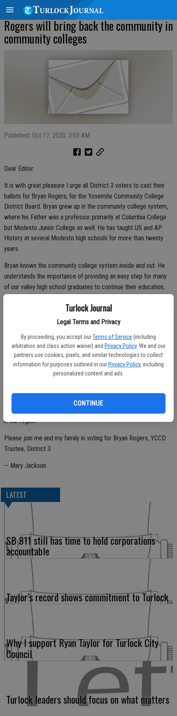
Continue (88, 403)
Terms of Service (112, 337)
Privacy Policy (121, 346)
